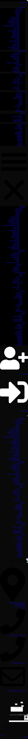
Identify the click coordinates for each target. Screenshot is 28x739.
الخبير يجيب (16, 79)
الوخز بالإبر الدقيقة (14, 56)
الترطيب (17, 15)
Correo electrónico (22, 704)
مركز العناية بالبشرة (17, 83)
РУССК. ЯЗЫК (18, 128)
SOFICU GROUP (18, 98)
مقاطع (23, 113)
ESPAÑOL (19, 125)
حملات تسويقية (18, 10)
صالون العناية (16, 88)
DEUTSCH (19, 135)
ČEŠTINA (19, 140)
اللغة (24, 123)
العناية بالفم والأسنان (14, 41)
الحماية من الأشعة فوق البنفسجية (11, 25)
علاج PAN (16, 59)
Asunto (26, 706)
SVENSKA (19, 138)
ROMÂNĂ (19, 145)
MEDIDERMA (21, 51)
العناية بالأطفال (15, 32)
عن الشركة (19, 94)
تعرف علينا (22, 91)
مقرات (20, 74)
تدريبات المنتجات (18, 52)
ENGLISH (19, 126)
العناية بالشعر (16, 29)
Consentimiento (23, 713)
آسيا (18, 108)
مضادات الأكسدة (15, 17)
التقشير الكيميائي (15, 54)
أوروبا (18, 109)
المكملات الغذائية (15, 37)
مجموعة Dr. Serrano (14, 47)
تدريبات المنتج (18, 12)
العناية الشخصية (15, 36)
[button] (14, 176)
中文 (21, 130)
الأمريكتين (16, 106)
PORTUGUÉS (18, 133)
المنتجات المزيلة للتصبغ (13, 20)
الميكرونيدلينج (15, 44)
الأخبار (20, 99)
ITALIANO (19, 131)
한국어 (20, 141)
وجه (18, 84)
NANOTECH (19, 96)
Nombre (25, 702)
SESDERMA (22, 7)
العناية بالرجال (15, 34)
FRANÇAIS (19, 136)
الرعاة (20, 101)
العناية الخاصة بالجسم (14, 30)
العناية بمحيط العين (14, 24)
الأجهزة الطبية (15, 46)
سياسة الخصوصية (13, 714)
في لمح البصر (16, 81)
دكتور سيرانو (19, 64)
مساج (18, 89)
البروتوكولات (19, 9)
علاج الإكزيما (16, 27)
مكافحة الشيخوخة (14, 19)
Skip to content (24, 2)
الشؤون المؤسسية (17, 119)
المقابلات (20, 103)
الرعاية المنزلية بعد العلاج (13, 62)
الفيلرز (17, 61)
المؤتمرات (19, 104)
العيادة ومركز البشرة (20, 72)
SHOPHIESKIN (15, 49)
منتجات (20, 118)
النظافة (17, 14)
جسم (18, 86)
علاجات (17, 77)
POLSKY (20, 143)
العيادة (20, 76)
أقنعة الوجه (16, 42)
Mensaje (25, 711)
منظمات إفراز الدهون (14, 22)
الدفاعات (17, 39)
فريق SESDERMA (20, 111)
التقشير (17, 66)
